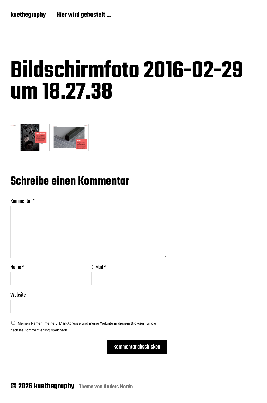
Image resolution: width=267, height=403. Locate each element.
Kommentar (22, 201)
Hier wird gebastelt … (83, 15)
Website (18, 294)
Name (17, 267)
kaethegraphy (28, 15)
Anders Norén (118, 386)
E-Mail (98, 267)
